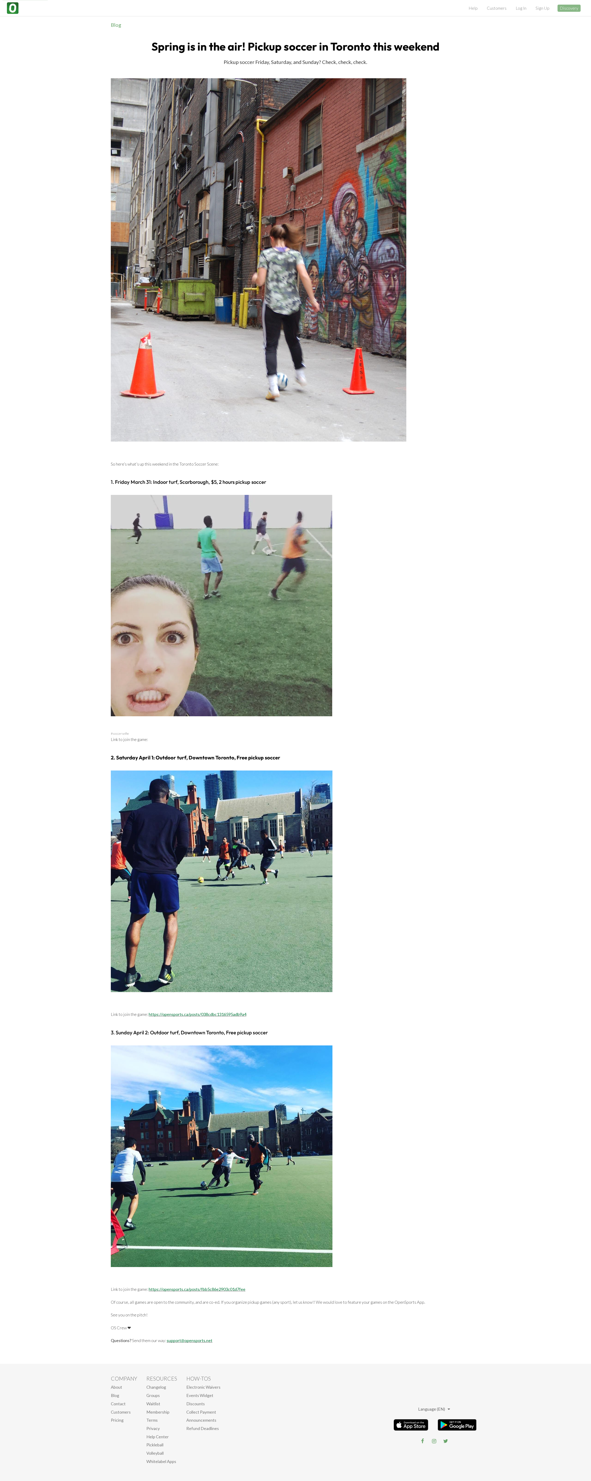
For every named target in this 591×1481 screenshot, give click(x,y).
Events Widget (199, 1395)
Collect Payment (201, 1412)
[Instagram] (434, 1441)
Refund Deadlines (202, 1428)
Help (473, 8)
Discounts (195, 1403)
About (116, 1387)
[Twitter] (445, 1441)
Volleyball (155, 1453)
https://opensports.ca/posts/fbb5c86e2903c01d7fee (197, 1289)
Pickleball (154, 1444)
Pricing (117, 1420)
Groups (153, 1395)
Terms (152, 1420)
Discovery (569, 8)
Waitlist (153, 1403)
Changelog (156, 1387)
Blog (116, 25)
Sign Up (542, 8)
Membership (157, 1412)
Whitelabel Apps (161, 1461)
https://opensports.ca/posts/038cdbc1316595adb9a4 (197, 1014)
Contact (118, 1403)
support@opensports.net (189, 1340)
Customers (497, 8)
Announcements (201, 1420)
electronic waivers (203, 1387)
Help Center (157, 1436)
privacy (153, 1428)
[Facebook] (422, 1441)
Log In (521, 8)
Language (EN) (431, 1409)
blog (115, 1395)
